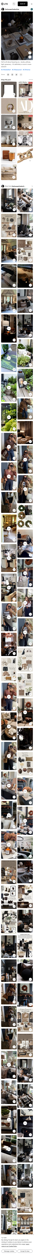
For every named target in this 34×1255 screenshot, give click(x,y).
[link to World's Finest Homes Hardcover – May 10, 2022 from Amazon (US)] (9, 122)
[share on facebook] (8, 74)
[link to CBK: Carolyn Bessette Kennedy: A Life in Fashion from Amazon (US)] (25, 139)
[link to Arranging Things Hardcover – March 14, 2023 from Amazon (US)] (25, 122)
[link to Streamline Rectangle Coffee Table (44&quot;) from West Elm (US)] (9, 172)
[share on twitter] (16, 74)
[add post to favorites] (29, 56)
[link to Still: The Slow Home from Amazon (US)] (25, 89)
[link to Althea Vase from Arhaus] (9, 139)
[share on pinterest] (12, 74)
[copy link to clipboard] (20, 74)
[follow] (32, 9)
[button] (31, 4)
